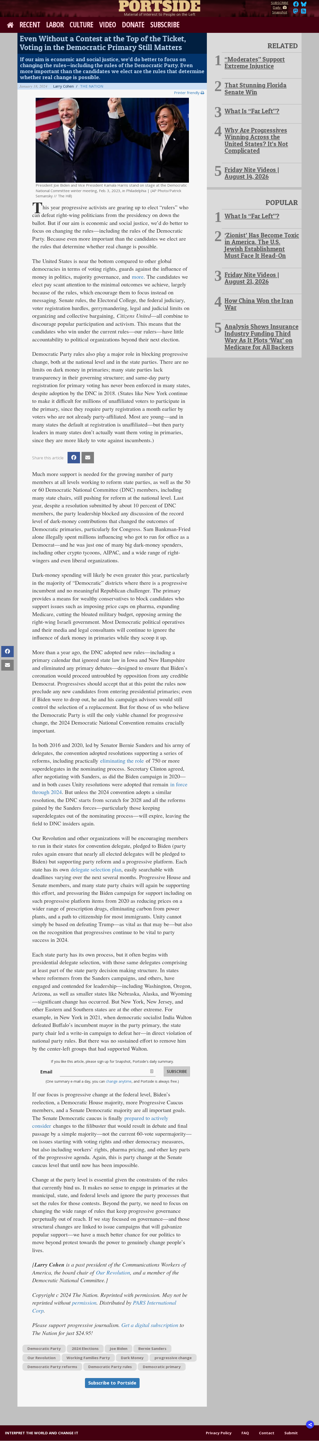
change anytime (119, 1081)
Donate (133, 24)
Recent (29, 24)
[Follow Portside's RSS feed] (303, 12)
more (138, 276)
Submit (291, 1432)
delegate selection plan (96, 869)
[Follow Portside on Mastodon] (295, 12)
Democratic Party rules (110, 1366)
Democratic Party (44, 1348)
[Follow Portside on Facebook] (296, 5)
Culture (81, 24)
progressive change (173, 1357)
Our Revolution (113, 1272)
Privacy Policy (219, 1432)
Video (107, 24)
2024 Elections (85, 1348)
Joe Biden (118, 1348)
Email (46, 1072)
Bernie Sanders (152, 1348)
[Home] (159, 4)
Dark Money (132, 1357)
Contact (266, 1432)
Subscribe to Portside (112, 1383)
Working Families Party (88, 1357)
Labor (55, 24)
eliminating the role (122, 760)
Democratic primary (162, 1366)
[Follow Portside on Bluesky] (304, 5)
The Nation (91, 86)
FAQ (245, 1432)
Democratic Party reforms (52, 1366)
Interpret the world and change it (41, 1432)
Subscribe (164, 24)
